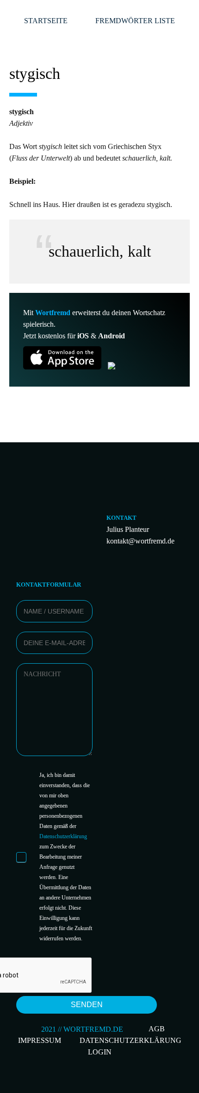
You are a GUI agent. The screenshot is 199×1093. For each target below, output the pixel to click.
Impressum (39, 1040)
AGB (157, 1029)
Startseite (46, 21)
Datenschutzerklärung (63, 836)
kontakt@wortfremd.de (140, 541)
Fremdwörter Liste (135, 21)
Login (100, 1052)
